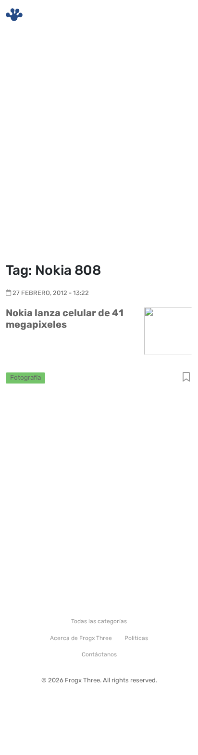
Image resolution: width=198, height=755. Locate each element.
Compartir (186, 377)
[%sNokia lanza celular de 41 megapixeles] (168, 330)
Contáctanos (99, 654)
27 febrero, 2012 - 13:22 (50, 292)
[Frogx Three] (14, 15)
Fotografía (25, 377)
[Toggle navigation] (179, 15)
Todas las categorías (99, 621)
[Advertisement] (99, 147)
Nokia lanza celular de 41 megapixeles (65, 318)
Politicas (136, 638)
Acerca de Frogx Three (81, 638)
